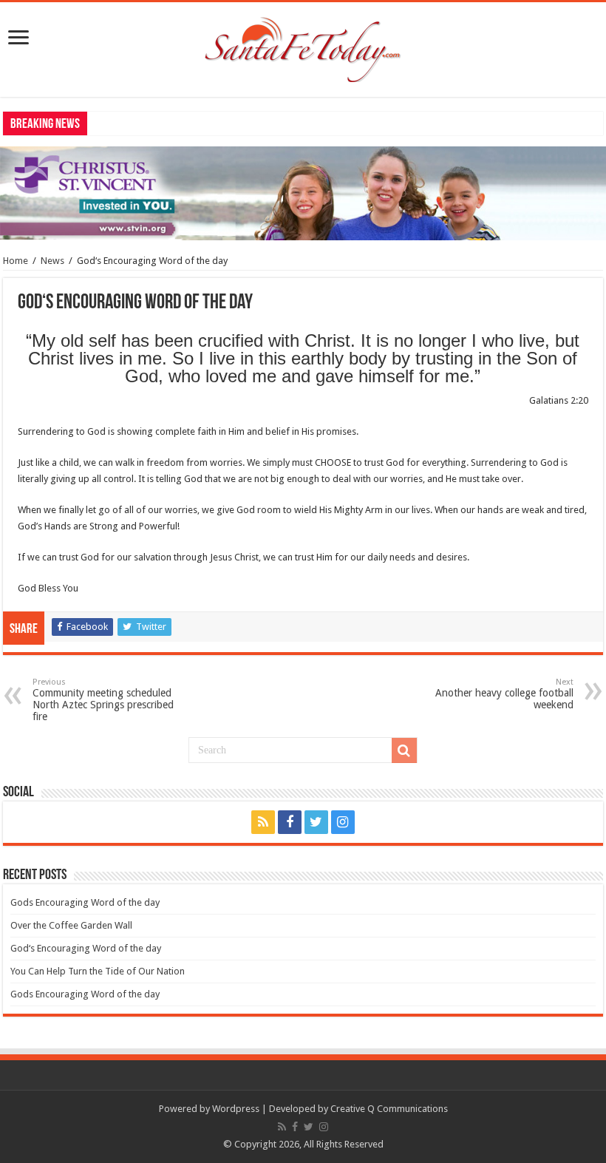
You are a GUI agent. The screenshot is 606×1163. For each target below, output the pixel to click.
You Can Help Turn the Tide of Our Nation (97, 971)
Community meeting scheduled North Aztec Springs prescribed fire (103, 699)
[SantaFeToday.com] (303, 46)
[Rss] (263, 822)
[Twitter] (316, 822)
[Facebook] (290, 822)
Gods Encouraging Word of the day (85, 902)
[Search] (404, 750)
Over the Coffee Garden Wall (71, 925)
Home (15, 260)
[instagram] (343, 822)
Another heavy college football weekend (504, 694)
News (52, 260)
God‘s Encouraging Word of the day (85, 948)
